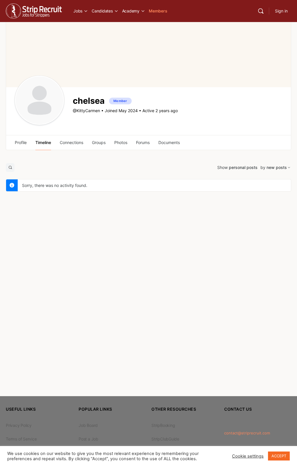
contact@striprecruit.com (247, 433)
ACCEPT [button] (278, 456)
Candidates (102, 10)
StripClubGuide (165, 438)
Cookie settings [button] (248, 456)
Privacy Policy (19, 425)
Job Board (88, 425)
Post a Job (88, 438)
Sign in (281, 10)
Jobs (77, 10)
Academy (131, 10)
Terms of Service (21, 438)
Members (158, 10)
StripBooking (163, 425)
